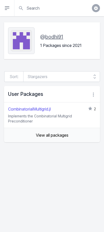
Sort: (14, 76)
